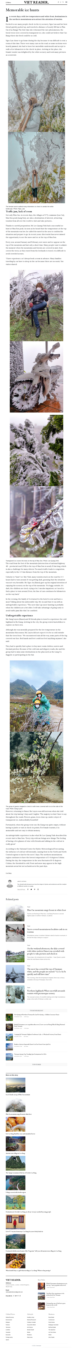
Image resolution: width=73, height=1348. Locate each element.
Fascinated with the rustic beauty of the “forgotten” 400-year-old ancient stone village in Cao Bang (33, 1251)
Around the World (31, 1324)
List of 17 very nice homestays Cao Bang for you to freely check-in (24, 1231)
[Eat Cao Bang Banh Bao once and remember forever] (15, 1124)
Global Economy (10, 1317)
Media (28, 1332)
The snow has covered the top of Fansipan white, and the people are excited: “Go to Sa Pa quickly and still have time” (46, 972)
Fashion (8, 1324)
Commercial (51, 1319)
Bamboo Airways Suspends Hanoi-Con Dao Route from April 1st (32, 1044)
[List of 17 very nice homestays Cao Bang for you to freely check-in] (15, 1221)
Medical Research (31, 1319)
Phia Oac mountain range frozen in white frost (46, 910)
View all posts (21, 889)
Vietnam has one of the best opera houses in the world (55, 1304)
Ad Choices (30, 1327)
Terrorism (8, 1327)
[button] (8, 2)
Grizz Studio (51, 1337)
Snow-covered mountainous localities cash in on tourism (47, 930)
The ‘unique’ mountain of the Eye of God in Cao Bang (21, 1173)
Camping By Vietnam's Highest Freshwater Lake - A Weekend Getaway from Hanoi (37, 1034)
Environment (9, 1319)
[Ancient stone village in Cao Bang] (15, 1143)
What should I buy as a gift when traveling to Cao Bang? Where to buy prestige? (28, 1270)
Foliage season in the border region (16, 1192)
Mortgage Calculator (53, 1324)
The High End (52, 1329)
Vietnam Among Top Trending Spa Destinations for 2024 (30, 1054)
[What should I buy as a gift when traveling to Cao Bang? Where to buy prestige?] (15, 1261)
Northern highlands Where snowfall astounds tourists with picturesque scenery (46, 992)
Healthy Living (30, 1317)
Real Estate (51, 1317)
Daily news (29, 1337)
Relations (29, 1334)
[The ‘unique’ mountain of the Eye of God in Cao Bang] (15, 1163)
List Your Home (52, 1332)
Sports (7, 1339)
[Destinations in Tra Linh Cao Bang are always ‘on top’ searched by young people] (15, 1202)
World (50, 1334)
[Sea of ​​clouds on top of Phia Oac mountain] (15, 1085)
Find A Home (52, 1322)
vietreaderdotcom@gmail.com (14, 1292)
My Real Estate (52, 1327)
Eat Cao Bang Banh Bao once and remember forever (20, 1134)
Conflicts (8, 1329)
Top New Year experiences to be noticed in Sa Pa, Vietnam (55, 1294)
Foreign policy (9, 1337)
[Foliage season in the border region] (15, 1182)
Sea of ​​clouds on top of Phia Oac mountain (18, 1095)
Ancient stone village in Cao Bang (15, 1153)
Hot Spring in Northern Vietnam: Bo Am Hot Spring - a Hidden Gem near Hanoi (36, 1015)
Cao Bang (8, 873)
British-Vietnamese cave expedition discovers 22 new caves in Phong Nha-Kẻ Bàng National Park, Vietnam (39, 1025)
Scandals (8, 1332)
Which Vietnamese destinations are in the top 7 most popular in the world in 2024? (56, 1285)
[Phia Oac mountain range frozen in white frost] (15, 1104)
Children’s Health (31, 1322)
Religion (8, 1322)
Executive (8, 1334)
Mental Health (30, 1329)
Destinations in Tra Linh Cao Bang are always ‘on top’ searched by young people (28, 1212)
